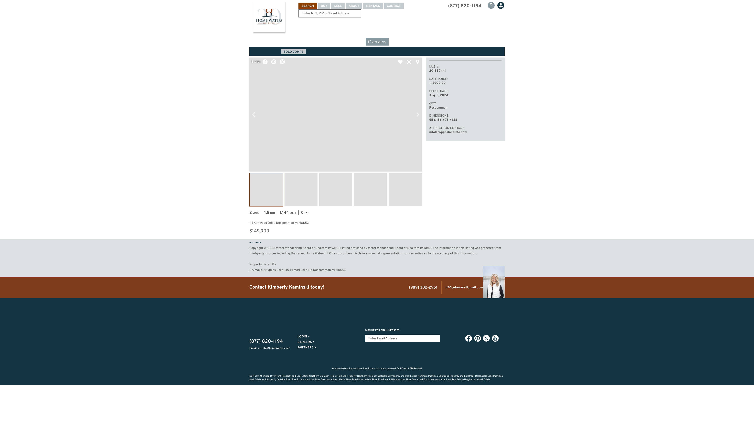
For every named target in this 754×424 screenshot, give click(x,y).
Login (303, 337)
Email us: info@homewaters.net (269, 348)
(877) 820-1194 (464, 6)
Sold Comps (293, 52)
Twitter (282, 62)
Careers (306, 342)
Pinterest (274, 62)
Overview (377, 41)
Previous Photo (253, 114)
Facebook (265, 62)
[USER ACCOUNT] (501, 5)
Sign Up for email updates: (382, 330)
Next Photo (418, 114)
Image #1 (266, 189)
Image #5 (405, 189)
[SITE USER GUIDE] (491, 5)
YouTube (495, 338)
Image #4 (370, 189)
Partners (306, 348)
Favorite (400, 62)
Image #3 (335, 189)
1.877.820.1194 (414, 368)
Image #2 (301, 189)
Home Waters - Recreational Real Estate (269, 18)
